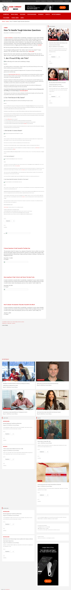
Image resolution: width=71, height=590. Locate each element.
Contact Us (43, 1)
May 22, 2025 (52, 46)
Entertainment (56, 14)
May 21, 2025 (52, 86)
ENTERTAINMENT (52, 26)
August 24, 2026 (6, 542)
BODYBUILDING (5, 508)
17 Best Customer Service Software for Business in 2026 (13, 448)
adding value (9, 119)
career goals (31, 51)
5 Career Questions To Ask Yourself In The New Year (17, 248)
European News (31, 14)
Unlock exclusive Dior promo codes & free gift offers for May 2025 (49, 484)
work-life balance (37, 147)
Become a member (6, 207)
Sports (47, 14)
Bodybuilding (6, 421)
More (22, 17)
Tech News (6, 17)
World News (14, 14)
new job (40, 45)
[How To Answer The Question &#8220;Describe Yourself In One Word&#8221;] (16, 289)
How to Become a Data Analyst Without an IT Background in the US (15, 412)
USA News (22, 14)
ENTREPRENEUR (5, 359)
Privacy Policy (50, 1)
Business (40, 14)
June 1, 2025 (40, 443)
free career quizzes (24, 90)
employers (25, 123)
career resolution (9, 37)
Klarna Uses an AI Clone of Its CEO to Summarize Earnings (47, 383)
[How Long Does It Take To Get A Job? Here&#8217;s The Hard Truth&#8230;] (16, 262)
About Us (38, 1)
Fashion (40, 437)
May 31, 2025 (6, 387)
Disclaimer (67, 1)
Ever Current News (17, 32)
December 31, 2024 (8, 32)
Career (5, 27)
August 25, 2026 (6, 425)
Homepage (6, 14)
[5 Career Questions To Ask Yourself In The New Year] (18, 233)
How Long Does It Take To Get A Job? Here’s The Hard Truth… (19, 277)
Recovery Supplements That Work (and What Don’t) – (12, 423)
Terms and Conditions (58, 1)
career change (23, 169)
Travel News (15, 17)
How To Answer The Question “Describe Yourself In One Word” (19, 304)
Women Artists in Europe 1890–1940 (44, 441)
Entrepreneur (7, 379)
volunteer (14, 149)
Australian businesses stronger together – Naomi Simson (8, 323)
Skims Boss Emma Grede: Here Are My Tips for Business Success (49, 412)
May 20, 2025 (40, 413)
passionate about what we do (14, 74)
